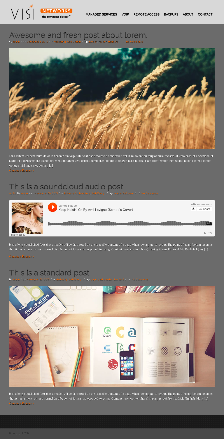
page (94, 279)
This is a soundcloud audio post (66, 186)
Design (93, 41)
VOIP (125, 14)
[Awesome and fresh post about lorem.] (112, 98)
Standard (113, 41)
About (188, 14)
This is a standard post (49, 272)
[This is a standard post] (112, 336)
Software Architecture (77, 193)
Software (128, 193)
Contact (205, 14)
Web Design (74, 41)
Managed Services (101, 14)
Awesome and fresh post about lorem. (78, 34)
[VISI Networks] (41, 12)
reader (103, 41)
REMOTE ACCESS (146, 14)
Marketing (60, 41)
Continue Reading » (21, 170)
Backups (171, 14)
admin (16, 41)
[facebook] (212, 7)
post (100, 279)
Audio (12, 193)
